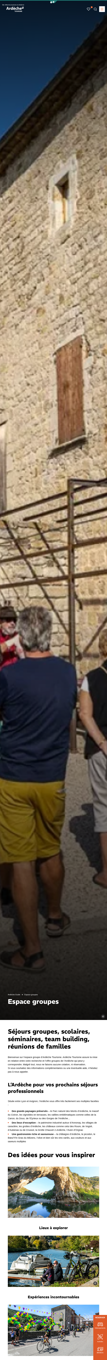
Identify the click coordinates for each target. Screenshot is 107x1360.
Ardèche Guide (14, 995)
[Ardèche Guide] (15, 9)
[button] (53, 2)
